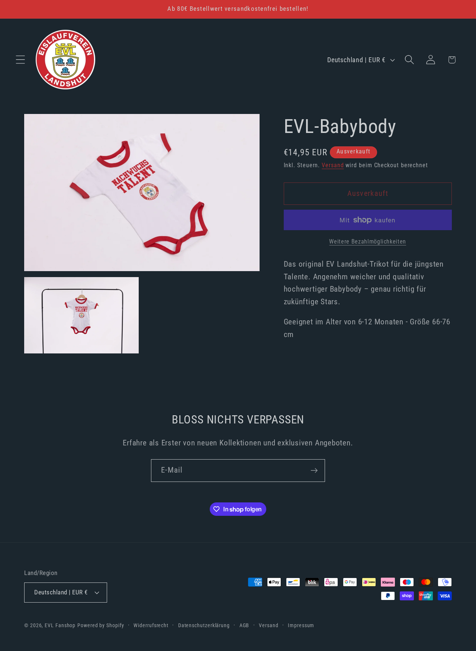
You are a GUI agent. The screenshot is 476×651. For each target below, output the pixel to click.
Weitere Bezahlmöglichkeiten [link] (367, 241)
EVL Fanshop (60, 625)
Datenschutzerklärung (204, 625)
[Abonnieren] (314, 470)
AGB (244, 625)
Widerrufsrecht (151, 625)
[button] (20, 59)
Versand (333, 165)
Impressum (301, 625)
